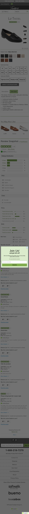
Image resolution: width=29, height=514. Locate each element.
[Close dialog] (27, 247)
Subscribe (14, 264)
